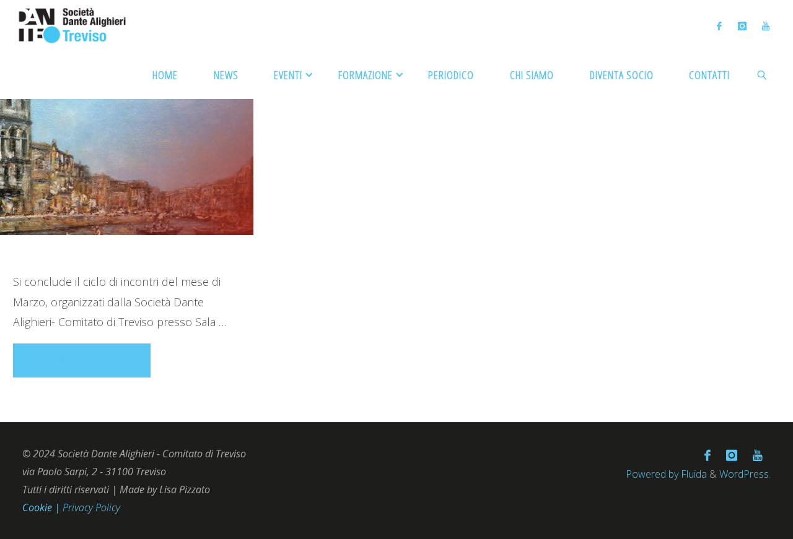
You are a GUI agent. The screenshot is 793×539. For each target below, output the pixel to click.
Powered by (652, 474)
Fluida (692, 474)
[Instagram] (742, 25)
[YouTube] (765, 25)
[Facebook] (719, 25)
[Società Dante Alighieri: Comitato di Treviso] (72, 24)
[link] (762, 74)
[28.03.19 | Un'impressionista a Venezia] (126, 176)
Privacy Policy (91, 507)
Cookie (38, 507)
